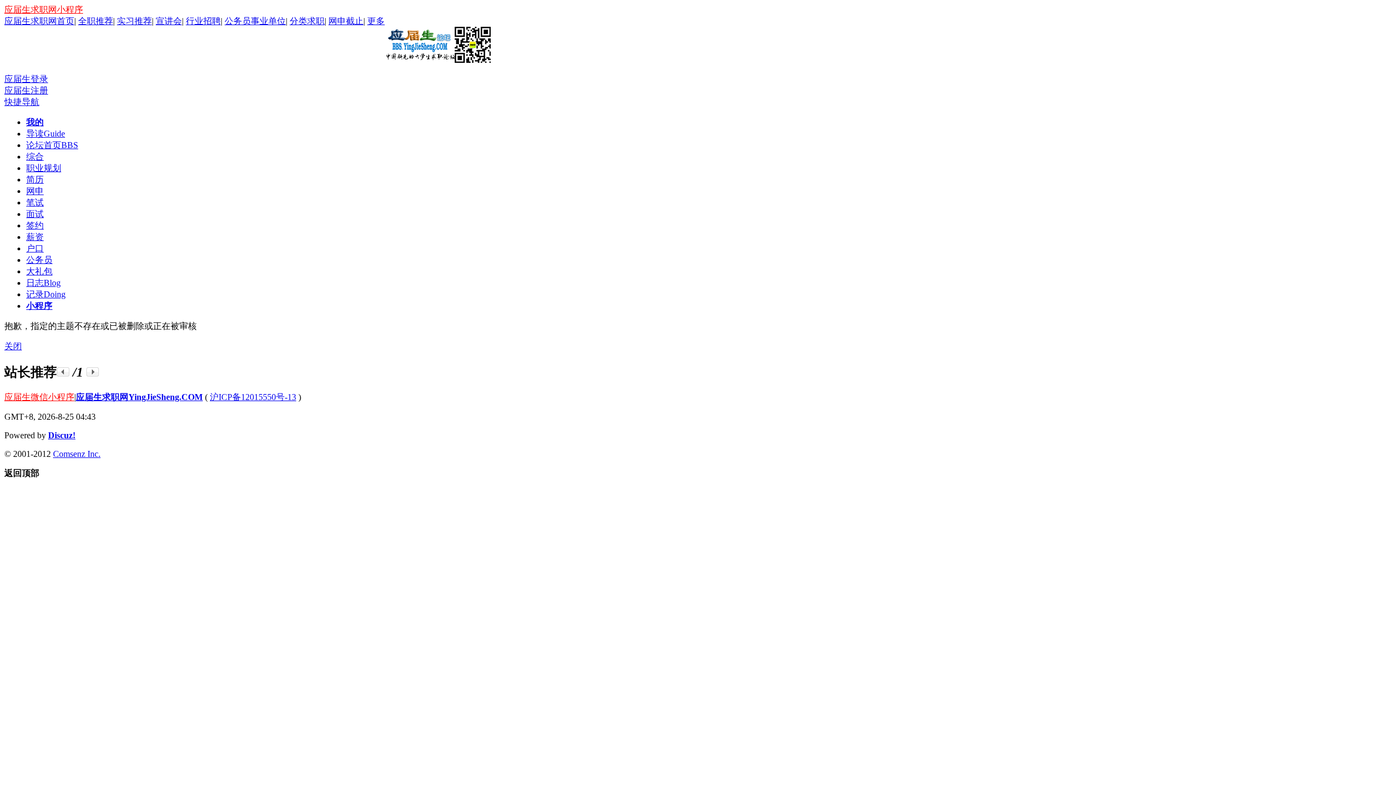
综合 (35, 156)
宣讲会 (169, 21)
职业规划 (43, 168)
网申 (35, 191)
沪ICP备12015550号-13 (253, 397)
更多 (376, 21)
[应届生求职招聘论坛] (438, 58)
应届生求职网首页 (39, 21)
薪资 (35, 237)
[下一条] (92, 372)
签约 (35, 225)
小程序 (39, 305)
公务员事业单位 (255, 21)
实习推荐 (134, 21)
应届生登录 (26, 79)
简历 (35, 179)
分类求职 (307, 21)
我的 (35, 122)
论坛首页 (52, 145)
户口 (35, 248)
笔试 (35, 202)
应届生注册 (26, 90)
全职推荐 (95, 21)
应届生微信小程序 (39, 397)
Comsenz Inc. (77, 454)
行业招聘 (203, 21)
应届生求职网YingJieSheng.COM (139, 397)
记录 (46, 294)
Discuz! (61, 435)
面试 (35, 214)
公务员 (39, 260)
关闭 (13, 346)
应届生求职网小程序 (43, 9)
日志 (43, 282)
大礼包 (39, 271)
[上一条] (63, 372)
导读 (45, 133)
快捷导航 (21, 102)
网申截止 (345, 21)
